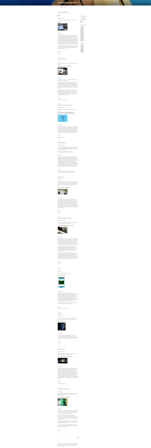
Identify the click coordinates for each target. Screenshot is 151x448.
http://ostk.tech (60, 21)
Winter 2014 (82, 28)
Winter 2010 (82, 35)
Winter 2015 (82, 26)
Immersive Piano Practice (64, 389)
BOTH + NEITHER (62, 59)
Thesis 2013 (82, 47)
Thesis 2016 (82, 44)
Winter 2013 (82, 30)
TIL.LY (59, 269)
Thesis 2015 (82, 45)
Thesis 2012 (82, 48)
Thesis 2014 (82, 46)
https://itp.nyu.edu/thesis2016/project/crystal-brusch (65, 151)
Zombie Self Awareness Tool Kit (65, 105)
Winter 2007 (82, 40)
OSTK (59, 15)
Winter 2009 (82, 37)
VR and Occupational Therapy (65, 218)
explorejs (60, 314)
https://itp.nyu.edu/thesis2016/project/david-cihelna (65, 356)
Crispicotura (60, 177)
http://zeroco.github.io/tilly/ (62, 275)
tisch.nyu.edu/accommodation (61, 446)
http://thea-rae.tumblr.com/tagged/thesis (64, 187)
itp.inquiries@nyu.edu (83, 18)
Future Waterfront (62, 142)
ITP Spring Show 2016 (67, 3)
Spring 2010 (82, 36)
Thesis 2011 (82, 49)
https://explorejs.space (61, 321)
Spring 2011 (81, 34)
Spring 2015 (82, 27)
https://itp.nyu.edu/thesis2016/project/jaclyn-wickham (65, 225)
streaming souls (61, 349)
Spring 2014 (82, 29)
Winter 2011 (82, 33)
